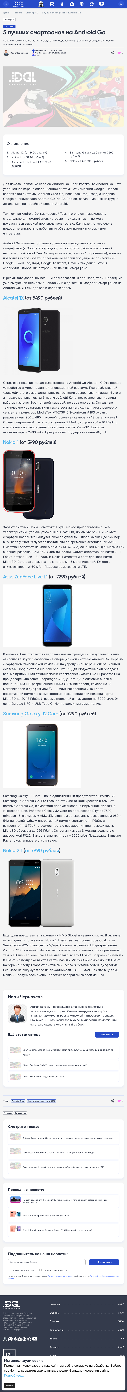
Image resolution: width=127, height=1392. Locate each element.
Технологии (57, 1329)
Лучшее (54, 1321)
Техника (8, 1113)
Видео (53, 1338)
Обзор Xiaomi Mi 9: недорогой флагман (43, 1076)
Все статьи (107, 1034)
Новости (55, 1304)
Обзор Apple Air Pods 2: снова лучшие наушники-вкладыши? (55, 1065)
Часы (61, 4)
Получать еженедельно (55, 1270)
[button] (121, 4)
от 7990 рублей (42, 850)
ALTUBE (101, 4)
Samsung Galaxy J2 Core (30, 714)
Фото (71, 4)
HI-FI (81, 4)
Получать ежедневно (23, 1270)
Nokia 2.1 (12, 850)
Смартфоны (9, 19)
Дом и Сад (91, 4)
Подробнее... (14, 1375)
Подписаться (104, 1262)
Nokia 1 (11, 442)
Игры (51, 4)
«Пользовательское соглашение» (60, 1276)
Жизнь (53, 1355)
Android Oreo (18, 1101)
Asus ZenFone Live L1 (25, 577)
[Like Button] (119, 53)
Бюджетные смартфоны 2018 (41, 1101)
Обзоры (54, 1312)
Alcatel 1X (13, 298)
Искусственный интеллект (41, 4)
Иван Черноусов (19, 52)
